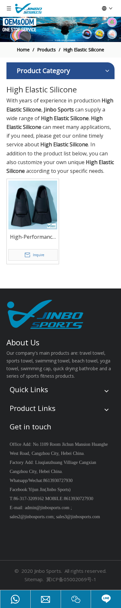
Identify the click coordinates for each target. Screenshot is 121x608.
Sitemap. (34, 579)
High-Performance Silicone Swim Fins (32, 237)
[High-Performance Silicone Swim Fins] (32, 204)
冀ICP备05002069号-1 (71, 579)
